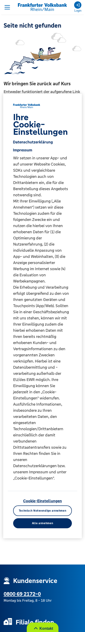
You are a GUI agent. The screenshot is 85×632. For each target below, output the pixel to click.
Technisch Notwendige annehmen (42, 511)
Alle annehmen (42, 523)
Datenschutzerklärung (33, 142)
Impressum (22, 150)
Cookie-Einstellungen (42, 500)
